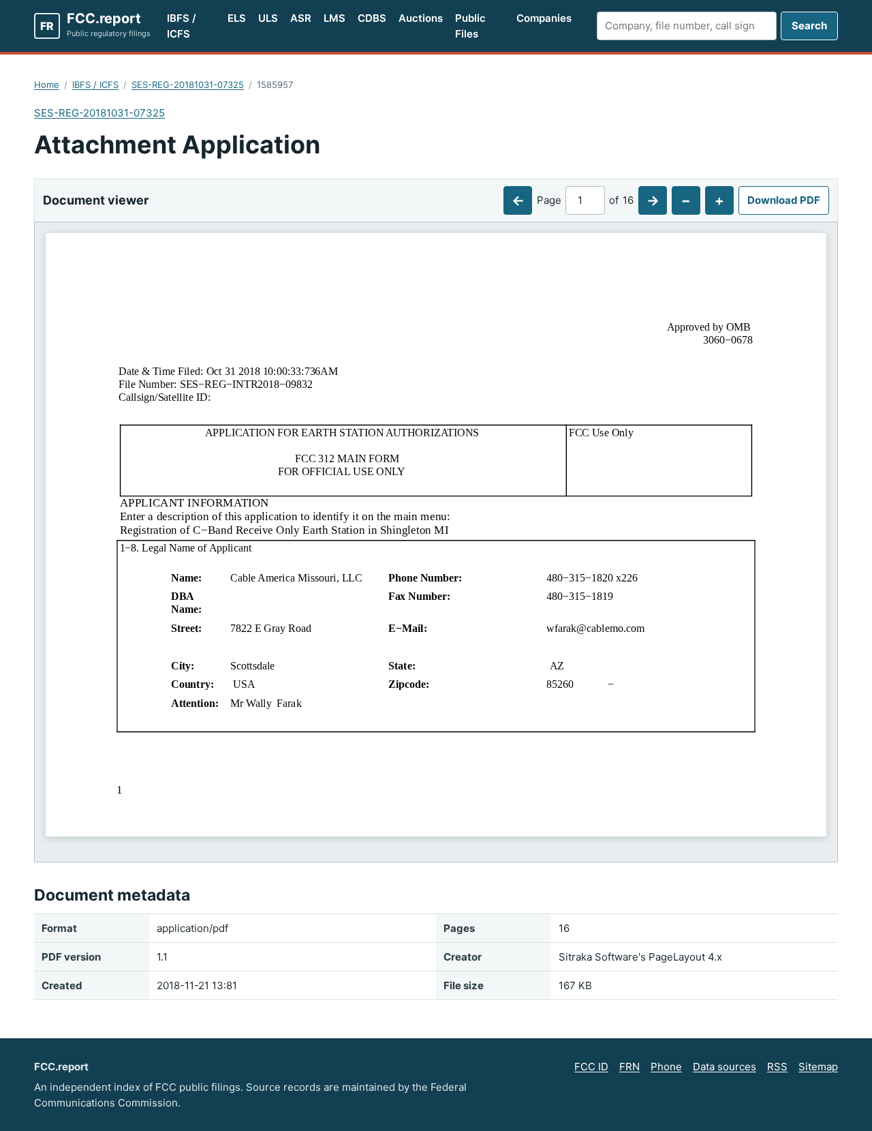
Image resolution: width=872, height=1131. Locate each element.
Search (809, 25)
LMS (334, 18)
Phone (666, 1066)
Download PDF (783, 200)
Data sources (724, 1066)
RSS (777, 1066)
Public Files (470, 26)
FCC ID (591, 1066)
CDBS (372, 18)
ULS (268, 18)
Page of (585, 200)
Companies (544, 18)
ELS (237, 18)
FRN (629, 1066)
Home (46, 84)
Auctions (421, 18)
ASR (300, 18)
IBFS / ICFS (181, 26)
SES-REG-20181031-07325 (187, 84)
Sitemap (818, 1066)
